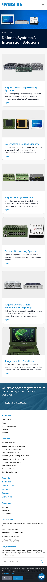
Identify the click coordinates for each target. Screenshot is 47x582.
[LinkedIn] (6, 540)
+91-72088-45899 (12, 533)
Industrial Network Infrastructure (14, 459)
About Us (6, 478)
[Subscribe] (42, 561)
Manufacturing (7, 420)
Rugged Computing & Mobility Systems (21, 89)
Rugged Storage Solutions (19, 197)
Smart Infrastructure (9, 426)
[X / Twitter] (14, 540)
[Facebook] (3, 540)
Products (11, 32)
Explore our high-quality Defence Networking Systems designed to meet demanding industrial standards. (23, 257)
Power (4, 423)
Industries (6, 481)
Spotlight (5, 507)
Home (4, 32)
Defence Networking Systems (21, 251)
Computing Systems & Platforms (13, 446)
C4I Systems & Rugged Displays (22, 143)
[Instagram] (10, 540)
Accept (18, 578)
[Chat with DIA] (41, 576)
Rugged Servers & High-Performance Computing (18, 306)
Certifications (7, 514)
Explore (7, 102)
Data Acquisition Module (10, 452)
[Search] (38, 5)
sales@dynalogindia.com (11, 536)
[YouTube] (17, 540)
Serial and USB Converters (11, 469)
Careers (5, 493)
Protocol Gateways (9, 465)
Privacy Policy (9, 573)
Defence (5, 433)
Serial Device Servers (9, 472)
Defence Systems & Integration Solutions (16, 456)
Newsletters (6, 510)
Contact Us (7, 496)
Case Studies (8, 485)
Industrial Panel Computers (11, 462)
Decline (7, 578)
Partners (6, 489)
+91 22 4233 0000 (10, 529)
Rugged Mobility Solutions (19, 361)
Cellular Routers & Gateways (12, 449)
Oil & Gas (5, 429)
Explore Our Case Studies (16, 403)
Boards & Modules (8, 443)
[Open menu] (43, 5)
